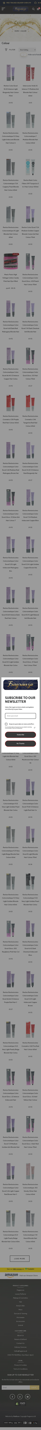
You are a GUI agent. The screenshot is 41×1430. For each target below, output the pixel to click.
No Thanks (20, 743)
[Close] (37, 680)
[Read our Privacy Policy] (34, 727)
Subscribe (20, 735)
